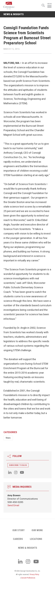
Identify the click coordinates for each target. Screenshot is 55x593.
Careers (18, 538)
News (8, 438)
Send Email (13, 505)
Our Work (37, 530)
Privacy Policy (34, 574)
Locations (36, 538)
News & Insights (27, 547)
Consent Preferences (28, 578)
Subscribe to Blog (18, 465)
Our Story (18, 530)
